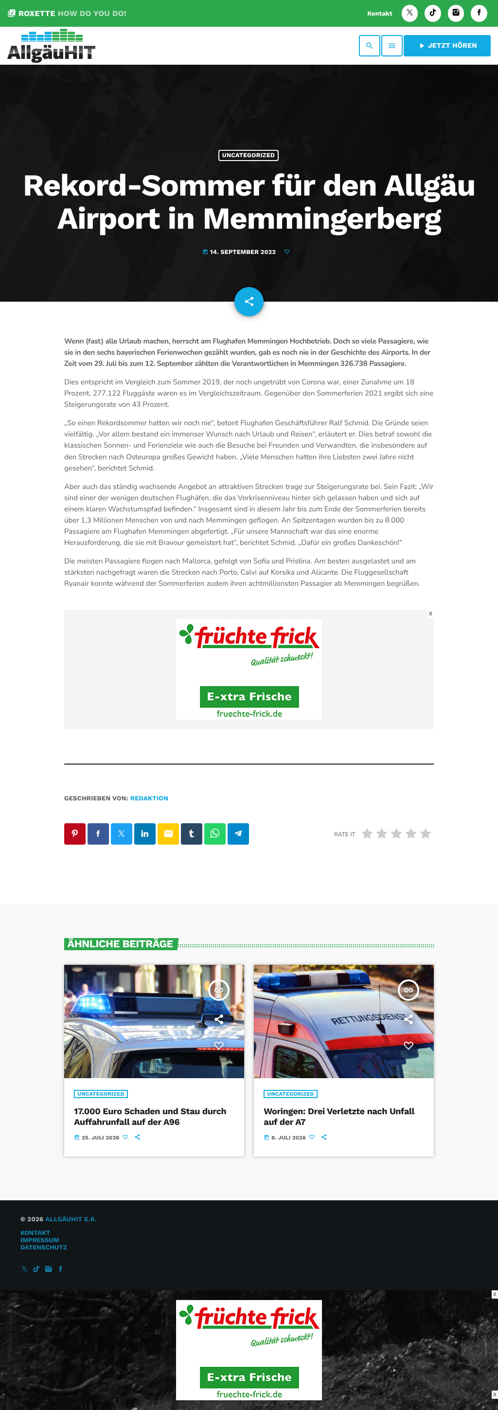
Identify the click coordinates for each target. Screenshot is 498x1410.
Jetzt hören (447, 45)
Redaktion (149, 798)
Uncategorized (248, 155)
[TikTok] (433, 13)
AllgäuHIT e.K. (71, 1219)
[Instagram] (456, 13)
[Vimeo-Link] (51, 46)
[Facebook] (479, 13)
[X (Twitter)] (410, 13)
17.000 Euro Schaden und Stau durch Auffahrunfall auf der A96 (150, 1116)
